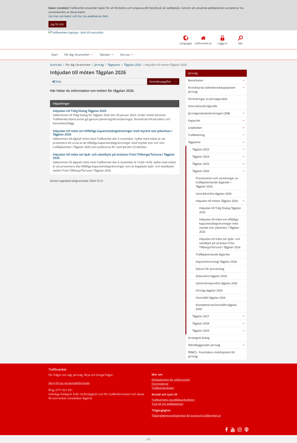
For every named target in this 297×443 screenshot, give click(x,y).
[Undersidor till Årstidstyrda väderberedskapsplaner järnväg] (243, 89)
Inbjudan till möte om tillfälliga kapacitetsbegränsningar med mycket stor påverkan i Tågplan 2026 (219, 225)
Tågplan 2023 (200, 149)
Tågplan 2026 (132, 65)
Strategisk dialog (199, 338)
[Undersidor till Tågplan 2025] (243, 163)
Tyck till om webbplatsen (167, 404)
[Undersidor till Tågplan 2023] (243, 149)
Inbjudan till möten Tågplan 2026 (217, 201)
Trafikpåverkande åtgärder (213, 254)
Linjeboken (195, 128)
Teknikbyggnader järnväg (204, 345)
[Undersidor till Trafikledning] (243, 135)
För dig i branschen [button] (76, 54)
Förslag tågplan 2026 (209, 290)
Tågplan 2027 (200, 316)
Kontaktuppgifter (160, 81)
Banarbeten (195, 80)
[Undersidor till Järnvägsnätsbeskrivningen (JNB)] (243, 113)
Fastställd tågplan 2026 (211, 298)
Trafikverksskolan (163, 388)
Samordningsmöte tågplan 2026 (216, 283)
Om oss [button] (125, 54)
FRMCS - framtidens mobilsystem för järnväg (211, 354)
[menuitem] (79, 54)
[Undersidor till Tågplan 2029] (243, 330)
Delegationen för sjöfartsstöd (171, 380)
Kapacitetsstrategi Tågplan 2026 (216, 261)
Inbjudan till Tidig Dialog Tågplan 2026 (220, 210)
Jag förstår (57, 24)
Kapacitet (194, 120)
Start (56, 55)
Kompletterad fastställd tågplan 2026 (216, 307)
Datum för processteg (210, 269)
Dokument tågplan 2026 (211, 276)
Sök (240, 43)
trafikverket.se (203, 43)
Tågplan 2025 (200, 164)
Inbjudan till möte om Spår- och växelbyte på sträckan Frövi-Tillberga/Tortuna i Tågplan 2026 (219, 243)
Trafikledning (196, 135)
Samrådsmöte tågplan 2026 (214, 193)
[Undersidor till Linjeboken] (243, 127)
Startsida (56, 65)
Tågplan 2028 (200, 323)
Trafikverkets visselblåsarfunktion (173, 400)
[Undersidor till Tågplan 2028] (243, 323)
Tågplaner (114, 65)
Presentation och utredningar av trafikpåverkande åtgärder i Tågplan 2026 (217, 182)
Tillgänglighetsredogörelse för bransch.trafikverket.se (186, 415)
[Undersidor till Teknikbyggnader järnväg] (243, 345)
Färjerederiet (160, 384)
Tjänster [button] (105, 54)
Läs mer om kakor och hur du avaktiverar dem (78, 16)
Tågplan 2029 (200, 330)
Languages (185, 43)
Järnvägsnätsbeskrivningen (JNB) (209, 113)
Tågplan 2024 (200, 156)
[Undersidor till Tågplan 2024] (243, 156)
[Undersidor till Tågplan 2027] (243, 316)
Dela (58, 81)
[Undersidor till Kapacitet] (243, 120)
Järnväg (99, 65)
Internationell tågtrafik (202, 106)
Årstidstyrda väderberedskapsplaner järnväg (212, 90)
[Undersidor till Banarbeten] (243, 80)
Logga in (222, 43)
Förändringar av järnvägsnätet (207, 99)
